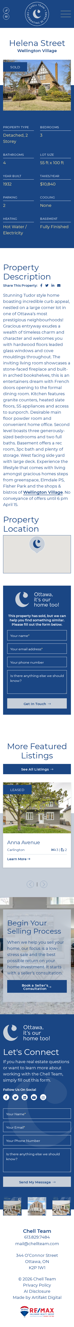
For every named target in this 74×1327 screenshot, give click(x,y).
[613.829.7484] (6, 10)
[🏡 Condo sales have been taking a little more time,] (37, 1206)
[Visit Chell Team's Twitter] (15, 1097)
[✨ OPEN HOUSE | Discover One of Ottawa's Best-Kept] (12, 1206)
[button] (66, 14)
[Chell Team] (37, 13)
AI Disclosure (37, 1291)
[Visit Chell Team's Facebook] (6, 1097)
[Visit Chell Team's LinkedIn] (25, 1097)
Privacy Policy (37, 1285)
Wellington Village (43, 492)
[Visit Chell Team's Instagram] (43, 1097)
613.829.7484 (37, 1237)
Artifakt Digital (46, 1297)
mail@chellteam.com (37, 1243)
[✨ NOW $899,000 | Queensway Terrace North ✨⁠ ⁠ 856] (61, 1206)
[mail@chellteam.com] (6, 17)
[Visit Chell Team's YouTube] (34, 1097)
